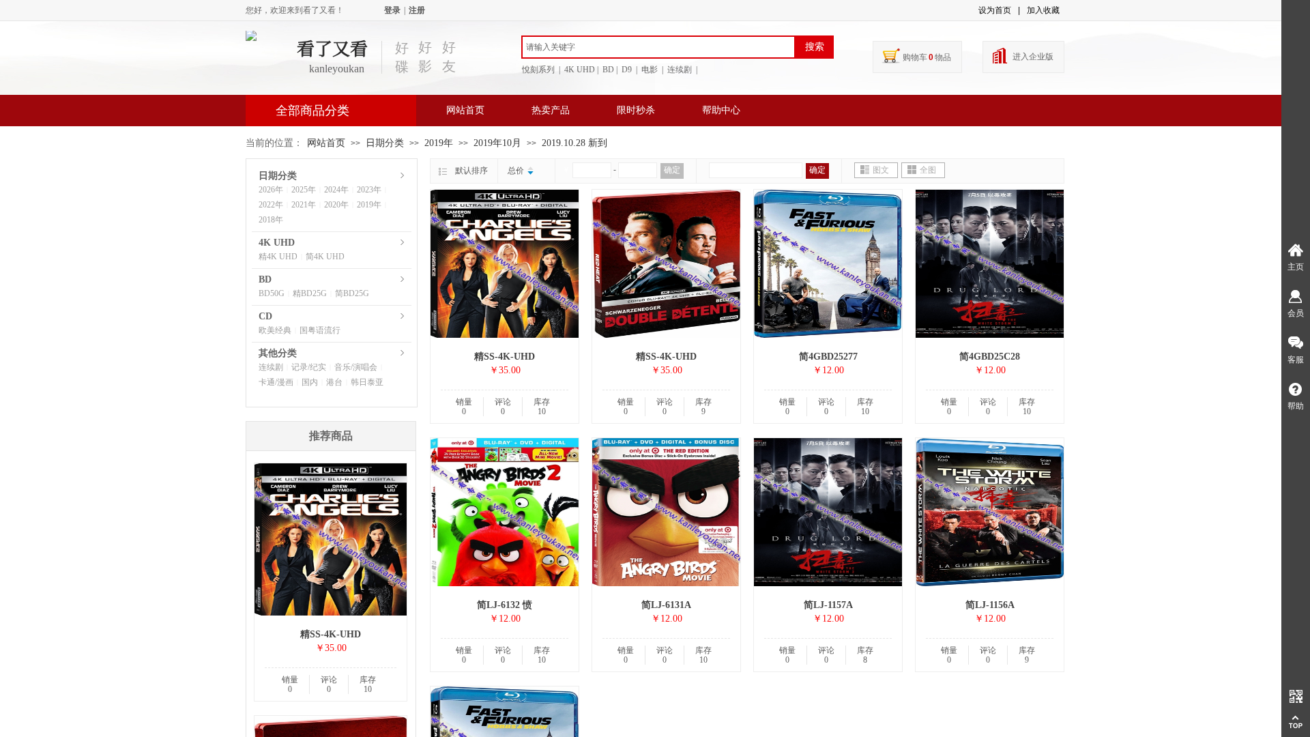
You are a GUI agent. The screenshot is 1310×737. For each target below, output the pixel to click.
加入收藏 (1043, 10)
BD (265, 279)
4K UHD (277, 242)
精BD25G (310, 293)
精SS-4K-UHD (504, 356)
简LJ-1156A (990, 605)
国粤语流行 (320, 330)
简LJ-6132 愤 (504, 605)
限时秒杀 (636, 110)
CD (265, 316)
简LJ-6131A (666, 605)
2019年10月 (497, 143)
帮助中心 (721, 110)
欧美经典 (275, 330)
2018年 (271, 220)
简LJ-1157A (828, 605)
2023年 (369, 189)
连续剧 (271, 367)
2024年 (336, 189)
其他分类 (278, 353)
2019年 (438, 143)
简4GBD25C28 (989, 356)
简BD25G (352, 293)
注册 (417, 10)
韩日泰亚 (367, 382)
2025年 (303, 189)
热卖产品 (551, 110)
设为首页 (994, 10)
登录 (392, 10)
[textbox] (658, 47)
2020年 (336, 204)
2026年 (271, 189)
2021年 (303, 204)
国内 (310, 382)
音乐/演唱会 (355, 367)
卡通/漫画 (276, 382)
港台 (334, 382)
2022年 (271, 204)
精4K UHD (278, 256)
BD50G (272, 293)
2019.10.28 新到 (574, 143)
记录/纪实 (308, 367)
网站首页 (465, 110)
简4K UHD (325, 256)
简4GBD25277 (828, 356)
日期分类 (385, 143)
